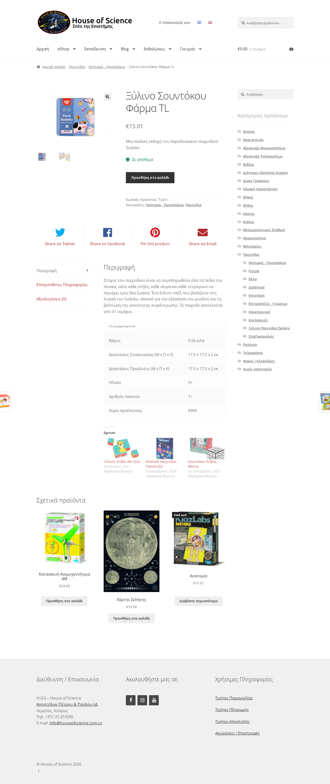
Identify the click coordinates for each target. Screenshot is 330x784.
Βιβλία (248, 164)
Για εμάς (187, 49)
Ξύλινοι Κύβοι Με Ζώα (122, 461)
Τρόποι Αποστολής (232, 721)
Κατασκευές (258, 320)
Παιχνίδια (77, 66)
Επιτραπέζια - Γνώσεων (268, 303)
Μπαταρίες (252, 246)
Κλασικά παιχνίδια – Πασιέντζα (162, 464)
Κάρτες (249, 213)
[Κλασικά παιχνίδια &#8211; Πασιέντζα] (164, 448)
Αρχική (42, 49)
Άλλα (253, 279)
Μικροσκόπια (254, 238)
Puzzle (254, 271)
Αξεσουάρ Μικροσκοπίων (264, 148)
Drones (249, 131)
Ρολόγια (250, 344)
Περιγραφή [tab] (46, 270)
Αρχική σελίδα (53, 66)
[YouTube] (154, 700)
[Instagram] (142, 700)
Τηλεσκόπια (253, 352)
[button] (107, 97)
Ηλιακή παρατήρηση (260, 189)
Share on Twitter (60, 243)
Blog (125, 49)
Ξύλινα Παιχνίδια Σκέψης (269, 328)
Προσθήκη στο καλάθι (150, 177)
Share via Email (202, 243)
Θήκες (248, 197)
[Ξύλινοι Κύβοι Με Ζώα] (122, 448)
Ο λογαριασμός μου (174, 22)
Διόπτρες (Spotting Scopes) (265, 172)
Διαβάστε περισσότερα (198, 601)
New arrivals (253, 139)
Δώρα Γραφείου (256, 180)
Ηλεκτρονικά (259, 312)
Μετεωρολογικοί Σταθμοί (264, 230)
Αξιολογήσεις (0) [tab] (51, 299)
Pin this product (155, 243)
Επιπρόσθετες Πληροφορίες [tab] (62, 284)
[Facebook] (131, 700)
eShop (63, 49)
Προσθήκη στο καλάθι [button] (64, 601)
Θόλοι (248, 205)
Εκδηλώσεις (154, 49)
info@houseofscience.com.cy (76, 723)
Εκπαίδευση (95, 49)
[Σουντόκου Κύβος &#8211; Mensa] (206, 448)
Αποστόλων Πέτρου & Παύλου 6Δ (67, 704)
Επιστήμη (257, 295)
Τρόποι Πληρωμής (232, 709)
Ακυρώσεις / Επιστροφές (237, 733)
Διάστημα (257, 287)
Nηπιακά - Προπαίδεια (107, 66)
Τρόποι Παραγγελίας (234, 698)
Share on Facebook (107, 243)
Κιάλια (248, 222)
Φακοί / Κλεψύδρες (259, 361)
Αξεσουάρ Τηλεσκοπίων (263, 156)
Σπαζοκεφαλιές (261, 336)
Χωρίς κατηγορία (257, 369)
